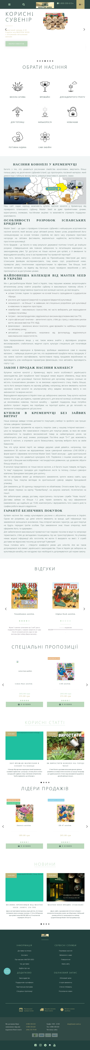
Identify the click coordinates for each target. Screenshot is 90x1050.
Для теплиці (17, 122)
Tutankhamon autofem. (24, 614)
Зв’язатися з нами (65, 955)
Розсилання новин (65, 991)
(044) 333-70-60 (31, 1030)
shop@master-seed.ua (74, 1024)
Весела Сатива (17, 97)
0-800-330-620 (30, 1027)
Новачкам (72, 122)
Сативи (18, 293)
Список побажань (65, 987)
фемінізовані (14, 326)
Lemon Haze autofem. (24, 684)
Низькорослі (45, 122)
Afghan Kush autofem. (65, 614)
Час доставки (24, 964)
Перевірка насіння (65, 951)
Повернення (65, 959)
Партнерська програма (24, 987)
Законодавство (24, 978)
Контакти (24, 955)
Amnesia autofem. (24, 825)
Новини (45, 864)
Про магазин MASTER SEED (24, 959)
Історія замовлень (65, 982)
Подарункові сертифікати (24, 982)
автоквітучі (13, 332)
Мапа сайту (66, 964)
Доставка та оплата (24, 951)
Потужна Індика (17, 147)
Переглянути (16, 44)
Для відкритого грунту (72, 97)
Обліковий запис (66, 978)
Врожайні (45, 97)
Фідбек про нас (24, 968)
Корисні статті (45, 722)
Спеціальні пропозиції (24, 991)
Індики (26, 293)
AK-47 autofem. (65, 825)
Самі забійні (45, 147)
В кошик (25, 704)
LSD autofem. (65, 684)
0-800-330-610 (30, 1024)
